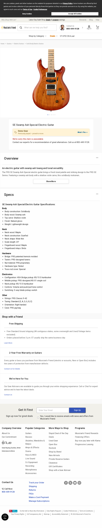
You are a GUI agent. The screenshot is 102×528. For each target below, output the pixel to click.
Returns (32, 490)
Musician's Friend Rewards (86, 433)
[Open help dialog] (4, 517)
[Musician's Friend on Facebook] (66, 483)
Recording (29, 466)
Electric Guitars (19, 44)
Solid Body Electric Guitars (35, 44)
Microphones (31, 469)
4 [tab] (53, 115)
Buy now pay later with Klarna (87, 440)
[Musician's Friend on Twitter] (70, 483)
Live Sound (30, 458)
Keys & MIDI (30, 455)
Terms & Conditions (86, 511)
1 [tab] (48, 115)
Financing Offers (82, 437)
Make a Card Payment (39, 497)
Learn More (8, 343)
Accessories (30, 473)
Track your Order (36, 482)
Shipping (33, 486)
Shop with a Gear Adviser (60, 470)
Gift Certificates (55, 466)
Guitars (9, 44)
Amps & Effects (32, 447)
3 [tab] (51, 115)
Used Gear (53, 440)
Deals (52, 36)
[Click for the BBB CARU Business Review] (13, 511)
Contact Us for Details (12, 369)
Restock (52, 448)
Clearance (53, 463)
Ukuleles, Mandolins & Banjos (35, 442)
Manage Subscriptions (39, 501)
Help (97, 20)
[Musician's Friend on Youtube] (75, 483)
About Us (6, 433)
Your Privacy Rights (17, 514)
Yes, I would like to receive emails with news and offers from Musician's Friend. (66, 417)
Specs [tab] (9, 195)
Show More (51, 181)
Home (2, 44)
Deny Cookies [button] (27, 14)
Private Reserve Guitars (59, 459)
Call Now (8, 490)
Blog (91, 20)
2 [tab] (49, 115)
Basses (28, 437)
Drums (28, 451)
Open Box (53, 444)
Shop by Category (36, 36)
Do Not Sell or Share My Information (32, 511)
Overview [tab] (11, 158)
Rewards (82, 20)
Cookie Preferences (40, 9)
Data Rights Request (54, 511)
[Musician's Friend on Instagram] (79, 483)
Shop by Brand (55, 452)
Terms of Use (27, 9)
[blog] (12, 443)
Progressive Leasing (84, 444)
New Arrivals (54, 455)
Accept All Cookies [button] (75, 14)
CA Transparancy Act (34, 514)
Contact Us (8, 395)
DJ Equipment (31, 462)
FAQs (31, 494)
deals (48, 20)
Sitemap (46, 514)
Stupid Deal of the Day (58, 433)
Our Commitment (9, 437)
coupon (55, 20)
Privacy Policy (68, 3)
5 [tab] (55, 115)
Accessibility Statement (60, 514)
